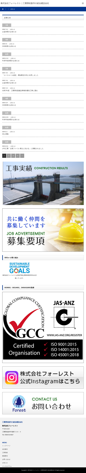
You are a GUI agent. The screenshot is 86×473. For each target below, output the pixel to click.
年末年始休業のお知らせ (10, 61)
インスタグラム (7, 466)
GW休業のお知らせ (9, 46)
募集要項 (5, 456)
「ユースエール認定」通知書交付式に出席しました (20, 75)
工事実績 (5, 452)
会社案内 (5, 449)
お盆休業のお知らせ (9, 32)
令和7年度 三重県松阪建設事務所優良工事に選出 (20, 90)
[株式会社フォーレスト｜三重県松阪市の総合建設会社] (25, 3)
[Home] (3, 9)
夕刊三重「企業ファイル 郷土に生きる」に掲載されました (22, 148)
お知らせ (12, 29)
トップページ (6, 445)
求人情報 (5, 134)
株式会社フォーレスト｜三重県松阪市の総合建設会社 (41, 470)
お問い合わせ (6, 459)
